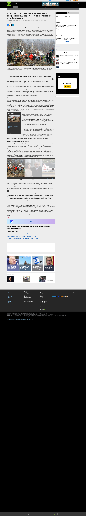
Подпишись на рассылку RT (78, 0)
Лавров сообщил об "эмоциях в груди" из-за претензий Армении (69, 59)
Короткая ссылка (52, 21)
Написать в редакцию (28, 298)
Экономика (38, 7)
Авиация (8, 226)
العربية (13, 0)
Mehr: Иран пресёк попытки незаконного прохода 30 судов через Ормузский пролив (67, 26)
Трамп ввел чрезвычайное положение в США (68, 66)
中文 (19, 0)
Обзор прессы (62, 9)
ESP (15, 0)
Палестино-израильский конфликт (43, 9)
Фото (72, 7)
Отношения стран (33, 226)
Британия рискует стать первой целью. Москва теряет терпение (68, 52)
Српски (41, 297)
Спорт (45, 7)
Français (41, 293)
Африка (26, 9)
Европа (22, 9)
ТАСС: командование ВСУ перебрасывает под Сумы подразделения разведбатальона (67, 17)
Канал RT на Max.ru (71, 0)
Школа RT (42, 306)
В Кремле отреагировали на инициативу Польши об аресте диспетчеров (22, 238)
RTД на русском (43, 302)
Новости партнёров (27, 300)
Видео (77, 7)
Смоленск (19, 228)
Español (41, 296)
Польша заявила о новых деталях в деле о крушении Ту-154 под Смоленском (23, 234)
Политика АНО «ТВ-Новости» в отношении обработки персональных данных (24, 316)
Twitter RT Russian (69, 0)
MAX (31, 221)
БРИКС (9, 9)
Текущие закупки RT (27, 297)
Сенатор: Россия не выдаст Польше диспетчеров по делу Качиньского (22, 236)
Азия (52, 9)
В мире (14, 226)
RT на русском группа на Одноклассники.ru (74, 0)
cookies (46, 514)
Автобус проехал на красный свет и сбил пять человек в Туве (66, 34)
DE (9, 0)
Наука (50, 7)
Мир (15, 7)
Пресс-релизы (26, 291)
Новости (10, 7)
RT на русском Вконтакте (68, 0)
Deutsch (41, 292)
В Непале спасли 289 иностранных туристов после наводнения (67, 21)
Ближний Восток (33, 9)
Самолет (13, 228)
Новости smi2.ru (9, 253)
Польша (40, 226)
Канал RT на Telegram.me (67, 0)
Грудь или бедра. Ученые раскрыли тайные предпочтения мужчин (69, 63)
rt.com (18, 314)
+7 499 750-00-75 (51, 315)
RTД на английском (43, 301)
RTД (50, 0)
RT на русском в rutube (72, 0)
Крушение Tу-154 (25, 226)
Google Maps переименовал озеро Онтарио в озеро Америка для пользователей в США (66, 39)
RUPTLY (41, 303)
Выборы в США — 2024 (70, 9)
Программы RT (26, 295)
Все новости (67, 41)
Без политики (57, 7)
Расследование (47, 226)
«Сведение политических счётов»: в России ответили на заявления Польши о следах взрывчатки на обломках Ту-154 (14, 125)
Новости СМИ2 (58, 46)
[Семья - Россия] (50, 4)
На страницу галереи (49, 178)
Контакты (25, 296)
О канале (25, 292)
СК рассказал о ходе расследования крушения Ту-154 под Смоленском (22, 233)
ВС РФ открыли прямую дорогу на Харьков (69, 55)
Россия (21, 7)
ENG (8, 0)
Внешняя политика (16, 9)
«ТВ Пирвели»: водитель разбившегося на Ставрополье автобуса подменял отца (65, 30)
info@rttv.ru (63, 315)
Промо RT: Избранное (28, 293)
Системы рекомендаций (28, 301)
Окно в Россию (43, 305)
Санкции (56, 9)
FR (11, 0)
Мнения (66, 7)
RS (17, 0)
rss (77, 0)
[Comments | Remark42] (31, 247)
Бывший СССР (28, 7)
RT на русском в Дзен (75, 0)
